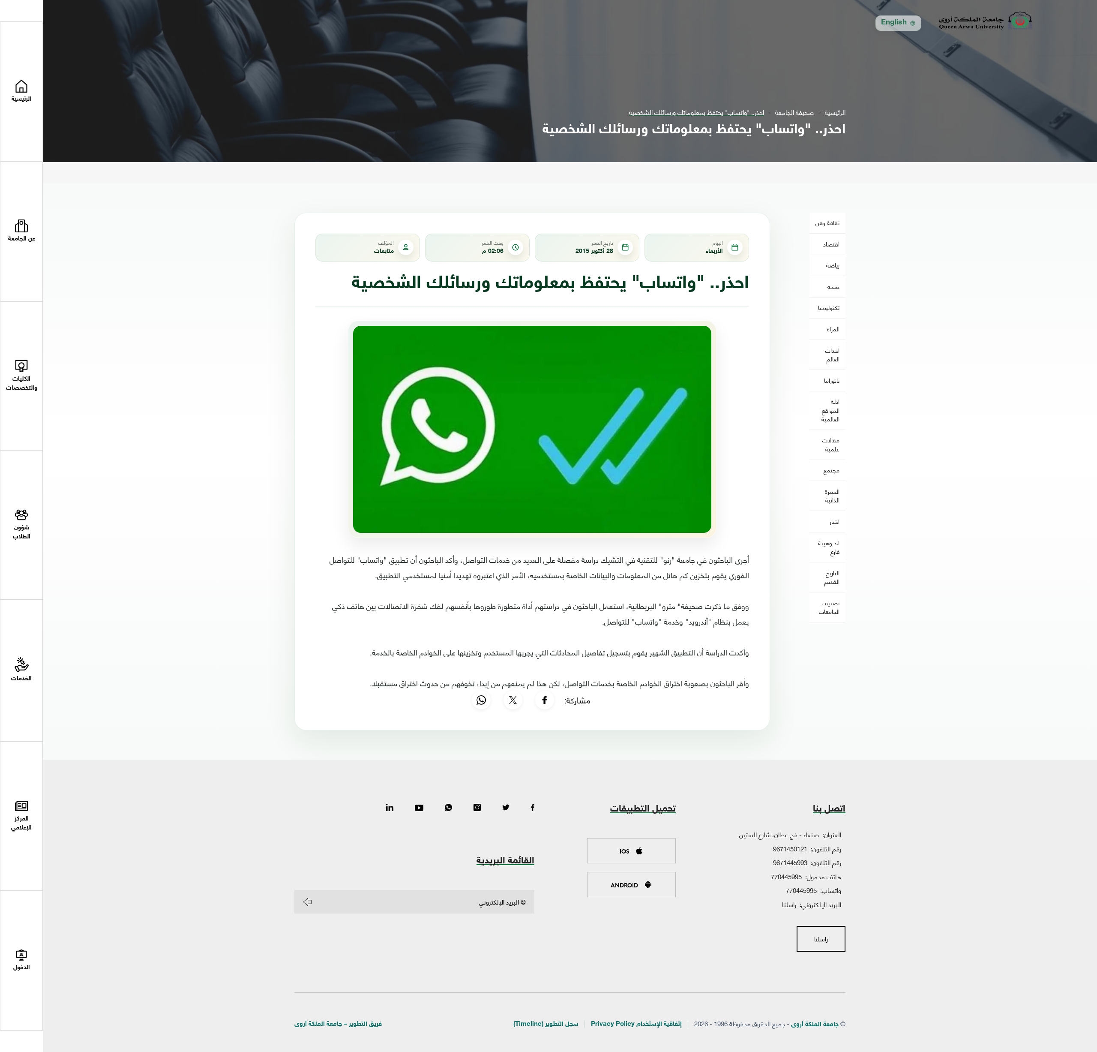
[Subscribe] (307, 902)
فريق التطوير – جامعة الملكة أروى (338, 1024)
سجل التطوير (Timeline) (545, 1024)
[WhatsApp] (481, 700)
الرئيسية (835, 112)
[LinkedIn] (389, 808)
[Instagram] (477, 808)
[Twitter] (506, 808)
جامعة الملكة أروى (815, 1024)
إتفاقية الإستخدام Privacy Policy (636, 1024)
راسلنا (789, 904)
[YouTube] (419, 808)
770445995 (786, 876)
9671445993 (790, 862)
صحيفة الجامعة (794, 112)
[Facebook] (544, 700)
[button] (21, 231)
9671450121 (790, 848)
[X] (513, 700)
